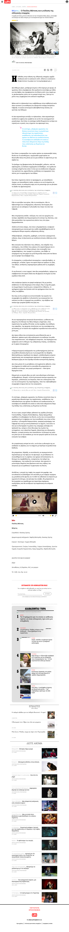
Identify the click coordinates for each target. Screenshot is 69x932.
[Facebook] (54, 52)
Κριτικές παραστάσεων (32, 6)
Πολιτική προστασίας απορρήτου (33, 923)
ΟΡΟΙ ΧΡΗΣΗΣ (25, 596)
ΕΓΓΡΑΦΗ (47, 593)
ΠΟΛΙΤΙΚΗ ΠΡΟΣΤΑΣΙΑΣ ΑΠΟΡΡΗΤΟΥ (38, 596)
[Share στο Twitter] (56, 193)
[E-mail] (51, 70)
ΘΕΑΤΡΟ (24, 6)
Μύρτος (15, 11)
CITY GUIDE (18, 6)
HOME (13, 6)
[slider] (26, 515)
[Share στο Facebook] (54, 193)
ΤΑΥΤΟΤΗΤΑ (34, 908)
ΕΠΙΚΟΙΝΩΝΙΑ (34, 910)
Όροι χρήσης (20, 923)
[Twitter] (57, 52)
